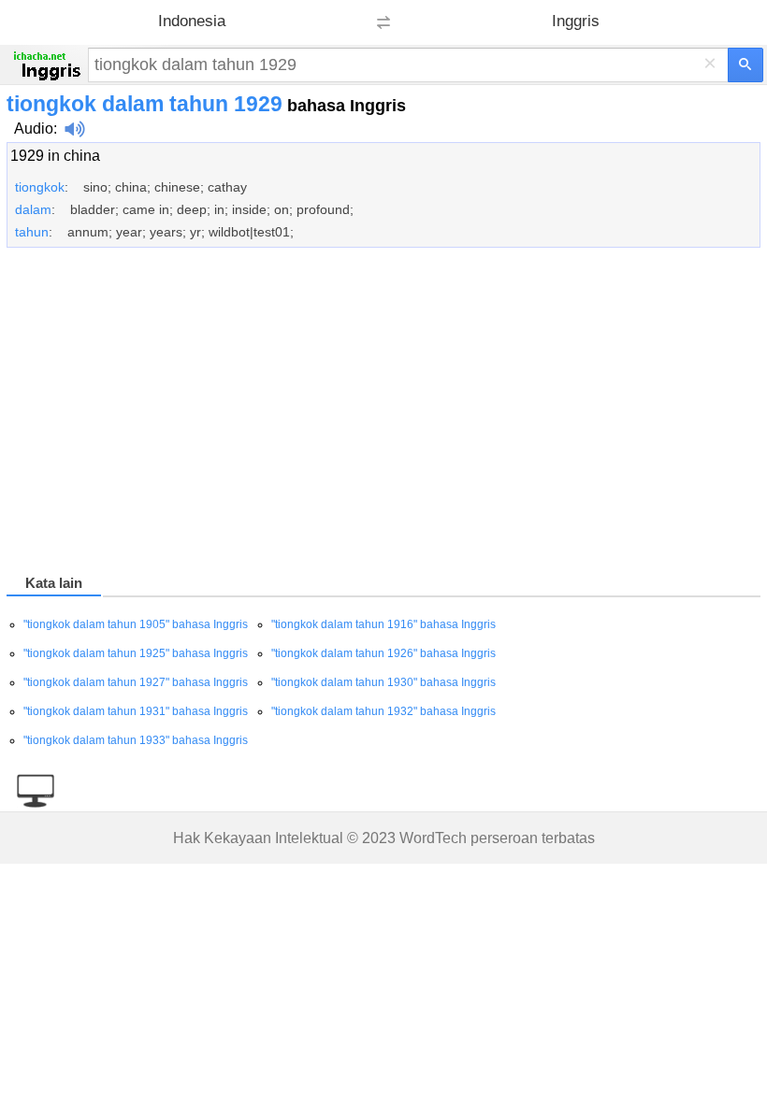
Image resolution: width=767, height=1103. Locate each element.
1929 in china (55, 156)
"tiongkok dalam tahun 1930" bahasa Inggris (383, 682)
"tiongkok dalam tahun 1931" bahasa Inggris (135, 711)
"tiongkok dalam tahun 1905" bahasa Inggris (135, 624)
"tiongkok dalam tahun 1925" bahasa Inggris (135, 653)
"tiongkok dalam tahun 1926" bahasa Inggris (383, 653)
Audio (33, 128)
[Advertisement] (383, 414)
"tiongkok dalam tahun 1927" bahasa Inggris (135, 682)
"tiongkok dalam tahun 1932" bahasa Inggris (383, 711)
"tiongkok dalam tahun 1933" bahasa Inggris (135, 740)
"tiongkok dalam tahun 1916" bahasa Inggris (383, 624)
